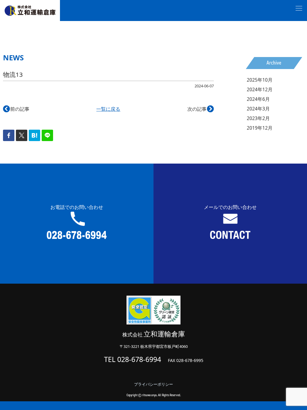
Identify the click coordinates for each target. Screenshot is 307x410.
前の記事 (16, 109)
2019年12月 (260, 128)
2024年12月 (260, 89)
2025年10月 (260, 80)
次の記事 (200, 109)
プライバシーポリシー (153, 384)
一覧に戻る (108, 109)
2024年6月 (258, 99)
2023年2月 (258, 118)
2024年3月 (258, 108)
